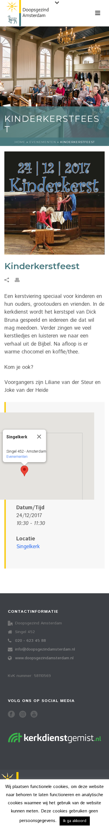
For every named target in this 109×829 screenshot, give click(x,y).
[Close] (39, 437)
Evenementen (42, 142)
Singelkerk (28, 547)
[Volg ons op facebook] (11, 715)
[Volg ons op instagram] (22, 715)
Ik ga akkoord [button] (74, 821)
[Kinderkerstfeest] (54, 203)
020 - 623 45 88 (30, 640)
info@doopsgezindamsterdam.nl (45, 649)
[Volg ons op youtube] (34, 715)
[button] (24, 470)
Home (20, 142)
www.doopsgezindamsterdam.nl (44, 658)
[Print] (20, 280)
